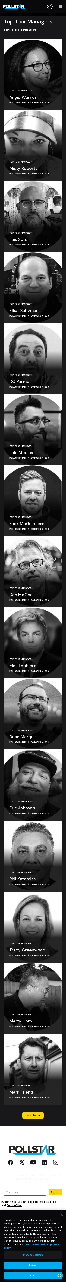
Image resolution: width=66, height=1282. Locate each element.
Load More (33, 1115)
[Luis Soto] (33, 216)
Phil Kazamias (22, 879)
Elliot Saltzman (24, 310)
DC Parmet (20, 381)
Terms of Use (14, 1205)
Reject (33, 1265)
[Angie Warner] (33, 74)
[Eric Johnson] (33, 785)
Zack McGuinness (27, 523)
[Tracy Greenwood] (33, 927)
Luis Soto (18, 239)
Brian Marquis (23, 736)
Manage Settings (33, 1254)
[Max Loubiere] (33, 642)
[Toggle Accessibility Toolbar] (59, 1275)
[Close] (62, 1215)
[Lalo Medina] (33, 429)
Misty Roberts (23, 168)
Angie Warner (23, 97)
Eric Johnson (22, 808)
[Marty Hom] (33, 998)
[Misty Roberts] (33, 145)
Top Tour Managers (21, 90)
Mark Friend (21, 1092)
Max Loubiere (22, 665)
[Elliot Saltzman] (33, 287)
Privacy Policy (52, 1201)
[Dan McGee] (33, 571)
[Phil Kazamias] (33, 856)
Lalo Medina (21, 452)
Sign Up (55, 1192)
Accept (33, 1275)
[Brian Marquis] (33, 713)
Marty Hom (20, 1021)
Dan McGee (21, 594)
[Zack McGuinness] (33, 500)
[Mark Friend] (33, 1069)
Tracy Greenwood (27, 950)
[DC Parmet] (33, 358)
